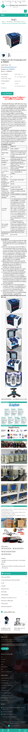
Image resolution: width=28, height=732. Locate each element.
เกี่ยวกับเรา (3, 659)
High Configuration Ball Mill (9, 551)
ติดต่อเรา (3, 662)
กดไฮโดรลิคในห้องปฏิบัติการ (7, 678)
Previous (0, 622)
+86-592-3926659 (7, 712)
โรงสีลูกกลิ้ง (3, 688)
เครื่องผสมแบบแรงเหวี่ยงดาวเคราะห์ (8, 598)
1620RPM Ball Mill (7, 554)
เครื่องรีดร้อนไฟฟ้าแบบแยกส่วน (7, 698)
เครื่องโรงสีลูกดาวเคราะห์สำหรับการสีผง (19, 629)
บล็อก (2, 664)
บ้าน (4, 22)
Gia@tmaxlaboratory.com (9, 714)
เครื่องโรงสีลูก (9, 22)
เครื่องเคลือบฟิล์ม (4, 683)
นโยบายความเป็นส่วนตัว (6, 672)
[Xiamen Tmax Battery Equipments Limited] (14, 6)
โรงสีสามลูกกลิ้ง (4, 603)
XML (2, 669)
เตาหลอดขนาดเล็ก (5, 690)
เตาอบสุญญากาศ (4, 680)
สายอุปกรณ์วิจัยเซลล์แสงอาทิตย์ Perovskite (10, 580)
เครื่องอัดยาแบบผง (5, 700)
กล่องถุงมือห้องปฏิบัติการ (6, 693)
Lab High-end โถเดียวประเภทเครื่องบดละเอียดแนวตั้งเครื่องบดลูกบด (13, 567)
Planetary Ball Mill (7, 548)
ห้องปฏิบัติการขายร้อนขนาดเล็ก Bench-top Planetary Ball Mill (14, 561)
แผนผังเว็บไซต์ (4, 667)
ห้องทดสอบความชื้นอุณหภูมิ (7, 601)
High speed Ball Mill (19, 548)
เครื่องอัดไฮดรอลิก (5, 589)
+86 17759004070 (12, 717)
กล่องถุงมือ (3, 586)
